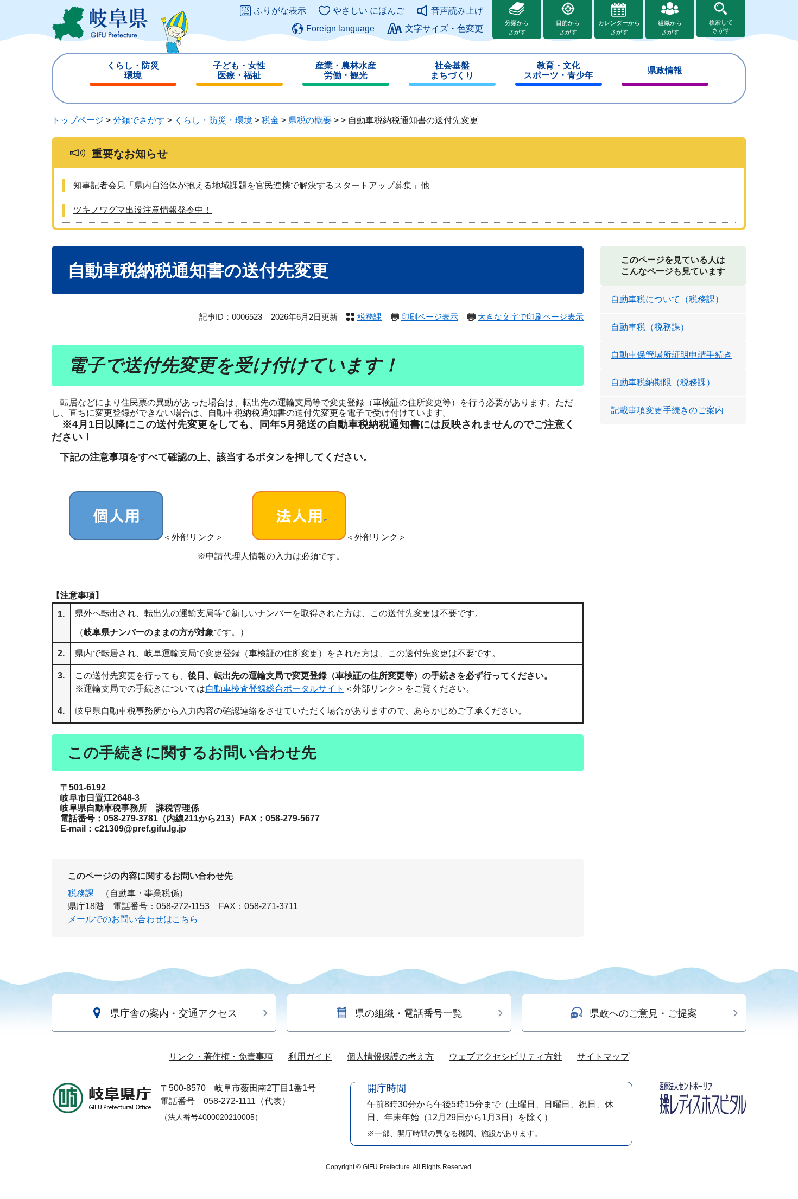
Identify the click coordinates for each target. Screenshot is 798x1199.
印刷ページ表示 (429, 316)
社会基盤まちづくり (452, 70)
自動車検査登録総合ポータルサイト (274, 688)
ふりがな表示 (280, 10)
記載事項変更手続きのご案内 (667, 410)
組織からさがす (670, 27)
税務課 (369, 316)
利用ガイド (310, 1056)
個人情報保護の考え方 (390, 1056)
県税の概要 (310, 120)
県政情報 (665, 70)
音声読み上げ (457, 10)
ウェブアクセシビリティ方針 (505, 1056)
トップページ (78, 120)
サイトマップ (603, 1056)
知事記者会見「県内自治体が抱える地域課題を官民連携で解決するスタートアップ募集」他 (251, 185)
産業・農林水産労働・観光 (345, 70)
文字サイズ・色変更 (444, 28)
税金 (270, 120)
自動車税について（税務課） (667, 299)
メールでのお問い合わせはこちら (133, 919)
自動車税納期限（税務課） (663, 382)
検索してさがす (721, 26)
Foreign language (340, 28)
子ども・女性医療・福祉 (239, 70)
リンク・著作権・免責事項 (221, 1056)
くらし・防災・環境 (213, 120)
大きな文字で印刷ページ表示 (531, 316)
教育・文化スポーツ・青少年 (558, 70)
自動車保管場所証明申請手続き (671, 354)
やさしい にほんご (368, 10)
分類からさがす (517, 27)
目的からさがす (568, 27)
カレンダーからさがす (619, 27)
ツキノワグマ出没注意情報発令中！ (142, 209)
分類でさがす (139, 120)
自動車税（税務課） (650, 327)
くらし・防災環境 (133, 70)
